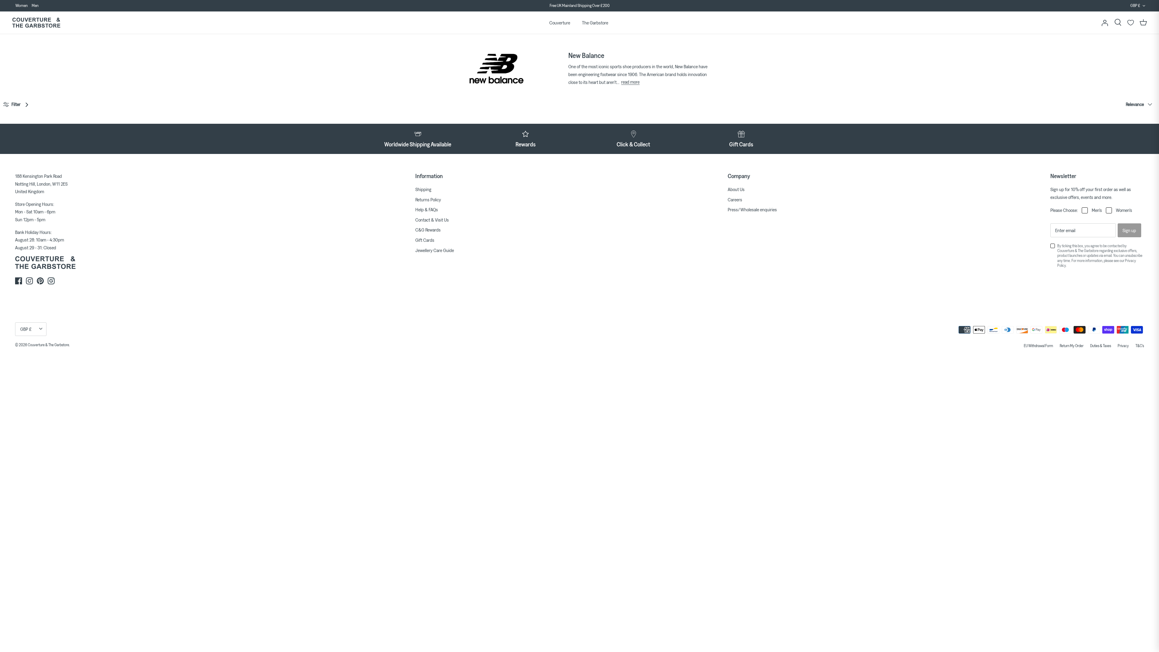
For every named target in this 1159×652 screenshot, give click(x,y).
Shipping (423, 189)
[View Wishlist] (1131, 23)
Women (21, 5)
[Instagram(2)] (51, 280)
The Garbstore (595, 22)
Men (35, 5)
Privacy (1123, 346)
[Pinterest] (40, 280)
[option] (580, 6)
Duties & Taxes (1100, 346)
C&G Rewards (428, 229)
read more (630, 81)
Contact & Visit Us (432, 219)
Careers (735, 199)
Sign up (1129, 230)
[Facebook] (18, 280)
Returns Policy (428, 199)
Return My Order (1072, 346)
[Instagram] (29, 280)
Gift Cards (424, 240)
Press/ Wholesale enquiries (752, 209)
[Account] (1104, 23)
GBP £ (1135, 5)
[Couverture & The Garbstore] (36, 23)
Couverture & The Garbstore (48, 345)
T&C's (1139, 346)
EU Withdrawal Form (1038, 346)
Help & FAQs (426, 209)
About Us (736, 189)
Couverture (559, 22)
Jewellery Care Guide (434, 250)
